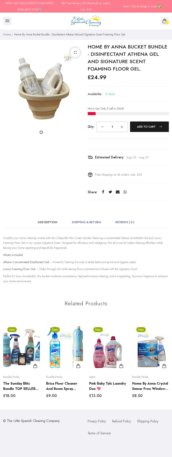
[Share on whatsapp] (125, 192)
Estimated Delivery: (109, 157)
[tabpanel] (44, 83)
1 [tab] (41, 132)
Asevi (92, 377)
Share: (92, 192)
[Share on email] (117, 192)
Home (7, 34)
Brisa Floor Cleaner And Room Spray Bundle (61, 386)
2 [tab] (46, 132)
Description (47, 222)
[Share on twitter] (110, 192)
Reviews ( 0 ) (124, 222)
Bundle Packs (11, 377)
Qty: (91, 126)
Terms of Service (99, 433)
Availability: (95, 94)
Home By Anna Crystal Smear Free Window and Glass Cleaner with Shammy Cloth (150, 386)
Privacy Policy (97, 421)
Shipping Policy (147, 421)
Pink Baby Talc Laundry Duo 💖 (107, 386)
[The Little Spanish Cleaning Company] (86, 21)
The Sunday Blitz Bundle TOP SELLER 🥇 (19, 386)
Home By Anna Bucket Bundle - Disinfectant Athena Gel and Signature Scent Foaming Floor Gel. (127, 57)
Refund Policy (121, 421)
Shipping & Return (86, 222)
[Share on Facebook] (103, 192)
